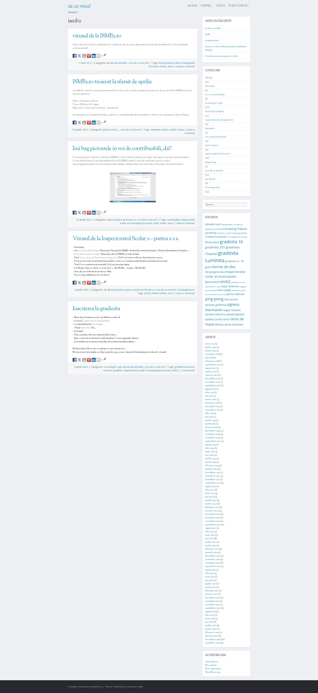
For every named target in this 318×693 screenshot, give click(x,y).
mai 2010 (209, 622)
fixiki (207, 34)
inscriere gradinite (112, 370)
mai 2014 (209, 455)
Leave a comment (185, 66)
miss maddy (224, 290)
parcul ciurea (220, 294)
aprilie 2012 (210, 542)
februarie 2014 (212, 465)
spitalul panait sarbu (217, 319)
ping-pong (210, 162)
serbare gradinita (215, 305)
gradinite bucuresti (184, 366)
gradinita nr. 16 (234, 261)
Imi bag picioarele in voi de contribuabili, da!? (122, 149)
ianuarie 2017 (211, 375)
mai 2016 (209, 396)
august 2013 (210, 486)
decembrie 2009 (213, 639)
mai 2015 (209, 417)
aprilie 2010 (210, 625)
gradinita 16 (231, 241)
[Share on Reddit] (84, 56)
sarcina (233, 299)
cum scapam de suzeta (237, 237)
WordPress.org (212, 672)
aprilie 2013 (210, 500)
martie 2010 (210, 629)
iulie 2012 (209, 531)
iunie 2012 (209, 535)
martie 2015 (210, 424)
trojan (180, 129)
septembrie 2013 (213, 483)
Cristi (220, 6)
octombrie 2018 (212, 354)
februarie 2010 (212, 632)
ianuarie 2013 (211, 511)
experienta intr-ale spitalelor (219, 120)
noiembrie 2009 (212, 643)
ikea (222, 272)
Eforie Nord (212, 242)
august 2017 (210, 368)
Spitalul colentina (215, 314)
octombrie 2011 (212, 563)
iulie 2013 (209, 490)
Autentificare (211, 662)
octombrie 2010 (212, 604)
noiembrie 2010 (212, 601)
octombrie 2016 (212, 382)
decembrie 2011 (212, 556)
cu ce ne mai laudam (215, 94)
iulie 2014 (209, 448)
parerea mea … (212, 145)
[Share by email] (99, 56)
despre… (207, 6)
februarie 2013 (212, 507)
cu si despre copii (113, 366)
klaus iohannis (229, 286)
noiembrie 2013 (212, 476)
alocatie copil (212, 224)
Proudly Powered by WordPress (85, 686)
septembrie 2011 (212, 566)
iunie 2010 (210, 618)
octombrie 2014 (212, 437)
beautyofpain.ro (228, 224)
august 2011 (210, 570)
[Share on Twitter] (79, 56)
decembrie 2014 (212, 431)
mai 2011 (209, 580)
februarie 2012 (212, 549)
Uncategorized (185, 289)
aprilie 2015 (210, 420)
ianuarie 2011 (211, 594)
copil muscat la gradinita (236, 233)
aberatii (208, 77)
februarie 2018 (212, 361)
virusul (114, 44)
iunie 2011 (209, 577)
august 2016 (210, 389)
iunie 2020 (210, 344)
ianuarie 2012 (211, 552)
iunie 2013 (210, 493)
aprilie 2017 (210, 371)
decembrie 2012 (212, 514)
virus (170, 66)
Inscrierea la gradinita (96, 309)
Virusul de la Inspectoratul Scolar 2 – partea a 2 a (125, 239)
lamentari (209, 128)
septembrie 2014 (213, 441)
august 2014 (210, 444)
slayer (227, 310)
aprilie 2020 (210, 347)
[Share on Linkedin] (94, 56)
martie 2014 (210, 462)
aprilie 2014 (210, 458)
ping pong (214, 299)
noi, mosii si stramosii (215, 137)
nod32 (172, 129)
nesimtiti (235, 290)
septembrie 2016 (213, 385)
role (226, 299)
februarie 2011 (211, 590)
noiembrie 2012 (212, 517)
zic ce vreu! (79, 6)
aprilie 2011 (210, 584)
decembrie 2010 (212, 597)
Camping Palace (235, 229)
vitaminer (237, 324)
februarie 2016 (212, 403)
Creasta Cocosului (215, 236)
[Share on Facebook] (75, 56)
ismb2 (163, 66)
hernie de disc (224, 266)
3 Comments (188, 370)
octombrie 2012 (212, 521)
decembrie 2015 (212, 406)
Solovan (236, 310)
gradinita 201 (215, 247)
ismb (156, 223)
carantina (155, 129)
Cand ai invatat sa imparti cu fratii (221, 56)
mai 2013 (209, 497)
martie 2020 (210, 351)
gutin (208, 267)
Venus (219, 324)
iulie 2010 (209, 615)
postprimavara (212, 40)
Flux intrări (210, 665)
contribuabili (173, 219)
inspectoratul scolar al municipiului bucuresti (147, 370)
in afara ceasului (213, 28)
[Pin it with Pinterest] (89, 56)
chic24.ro (221, 233)
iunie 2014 (210, 451)
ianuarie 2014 (211, 469)
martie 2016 (210, 399)
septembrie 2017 (213, 364)
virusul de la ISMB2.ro (97, 36)
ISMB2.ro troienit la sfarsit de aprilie (112, 82)
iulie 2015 (209, 413)
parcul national (235, 294)
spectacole (210, 179)
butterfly (218, 229)
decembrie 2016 (212, 378)
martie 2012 (210, 545)
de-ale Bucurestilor (117, 62)
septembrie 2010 (213, 608)
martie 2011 (210, 587)
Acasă (192, 6)
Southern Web (135, 686)
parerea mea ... (111, 129)
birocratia (210, 86)
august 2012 (210, 528)
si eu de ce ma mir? (139, 62)
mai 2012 (209, 538)
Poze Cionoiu (238, 6)
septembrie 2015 (212, 410)
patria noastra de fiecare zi (121, 219)
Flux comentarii (213, 668)
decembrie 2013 (212, 472)
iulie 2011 (209, 573)
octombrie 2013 (212, 479)
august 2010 (210, 611)
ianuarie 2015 (211, 427)
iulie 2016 (209, 392)
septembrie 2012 (212, 524)
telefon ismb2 (159, 293)
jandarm (235, 282)
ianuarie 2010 (211, 636)
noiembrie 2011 (212, 559)
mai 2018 (209, 357)
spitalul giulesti (235, 314)
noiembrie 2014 (212, 434)
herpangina (212, 272)
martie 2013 (210, 504)
